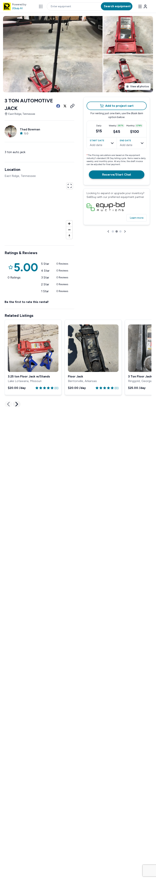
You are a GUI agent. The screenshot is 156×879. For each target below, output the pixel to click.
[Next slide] (125, 231)
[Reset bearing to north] (69, 236)
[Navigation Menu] (142, 6)
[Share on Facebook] (58, 106)
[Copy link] (71, 106)
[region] (39, 210)
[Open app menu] (41, 6)
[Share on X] (65, 106)
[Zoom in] (69, 224)
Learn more (136, 217)
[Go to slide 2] (116, 231)
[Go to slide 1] (113, 231)
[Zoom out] (69, 230)
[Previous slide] (108, 231)
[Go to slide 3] (120, 231)
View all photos (139, 86)
